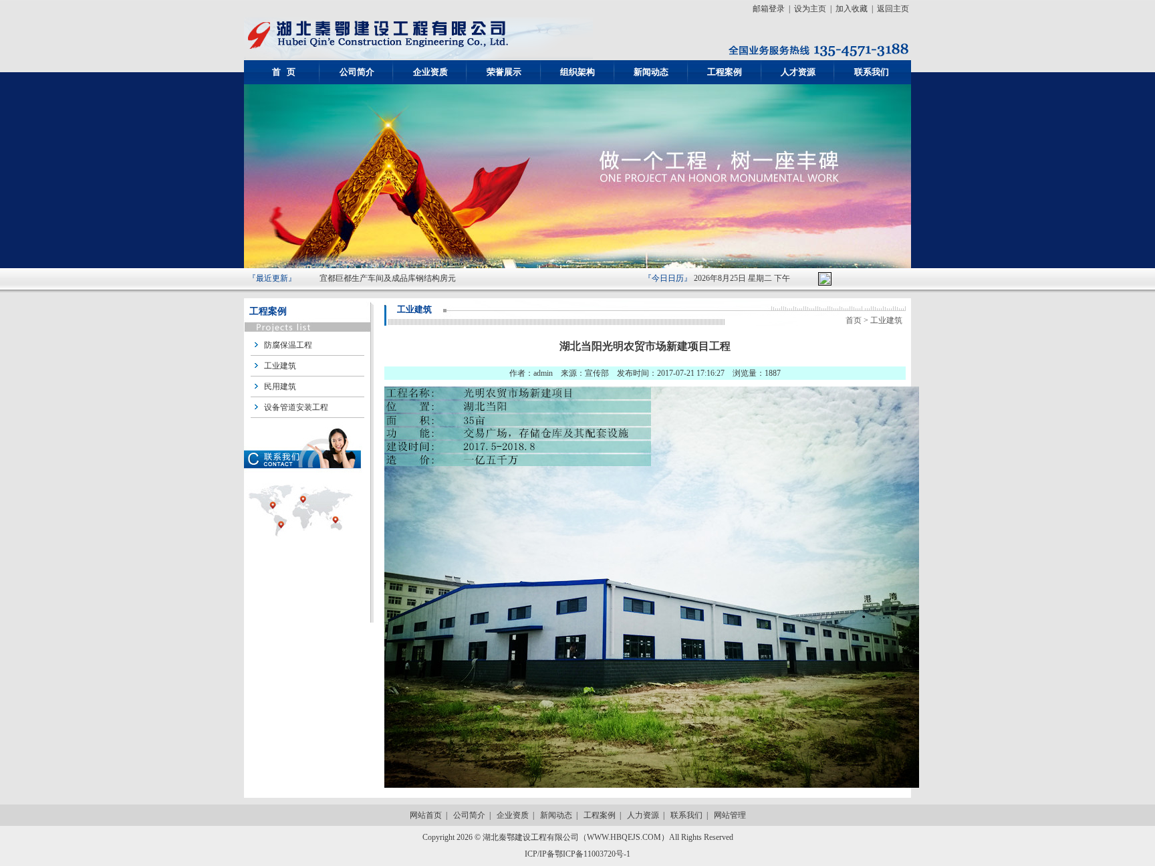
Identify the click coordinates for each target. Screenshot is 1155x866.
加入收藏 (852, 8)
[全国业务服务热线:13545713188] (814, 56)
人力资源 (643, 815)
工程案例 (600, 815)
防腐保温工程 (288, 345)
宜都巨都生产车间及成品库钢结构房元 (387, 278)
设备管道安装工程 (296, 407)
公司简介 (469, 815)
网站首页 (426, 815)
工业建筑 (280, 365)
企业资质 (513, 815)
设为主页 (810, 8)
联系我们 (686, 815)
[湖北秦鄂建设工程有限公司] (418, 56)
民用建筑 (280, 386)
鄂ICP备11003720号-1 (592, 854)
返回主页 (893, 8)
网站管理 (730, 815)
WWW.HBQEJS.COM (624, 837)
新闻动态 (556, 815)
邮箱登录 (769, 8)
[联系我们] (304, 553)
